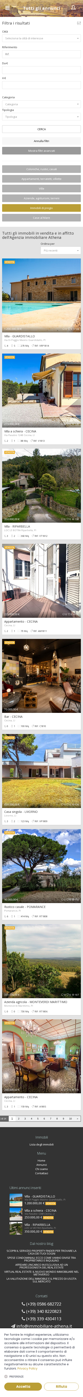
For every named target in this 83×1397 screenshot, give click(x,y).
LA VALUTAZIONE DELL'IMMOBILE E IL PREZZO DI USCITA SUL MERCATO (41, 1280)
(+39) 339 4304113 (43, 1319)
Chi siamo (41, 1169)
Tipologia (8, 110)
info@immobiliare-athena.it (44, 1326)
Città (5, 31)
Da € (5, 63)
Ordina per (48, 244)
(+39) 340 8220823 (43, 1311)
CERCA (41, 129)
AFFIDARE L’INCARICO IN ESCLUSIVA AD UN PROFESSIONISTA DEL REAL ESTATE (41, 1266)
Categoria (8, 97)
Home (41, 1160)
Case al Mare (41, 218)
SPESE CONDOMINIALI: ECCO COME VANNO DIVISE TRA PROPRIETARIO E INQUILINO (41, 1259)
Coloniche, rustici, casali (41, 169)
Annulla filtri (41, 141)
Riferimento (9, 47)
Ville (41, 188)
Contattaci (41, 1173)
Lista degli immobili (42, 1144)
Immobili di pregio (41, 208)
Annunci (41, 1165)
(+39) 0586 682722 (43, 1304)
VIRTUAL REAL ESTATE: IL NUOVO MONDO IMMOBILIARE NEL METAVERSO (41, 1273)
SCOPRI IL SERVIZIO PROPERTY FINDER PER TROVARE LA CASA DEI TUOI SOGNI (41, 1252)
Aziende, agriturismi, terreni (41, 198)
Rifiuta (61, 1386)
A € (4, 78)
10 (70, 1118)
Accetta (23, 1386)
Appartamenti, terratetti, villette (41, 179)
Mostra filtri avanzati (41, 151)
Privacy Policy (27, 1368)
